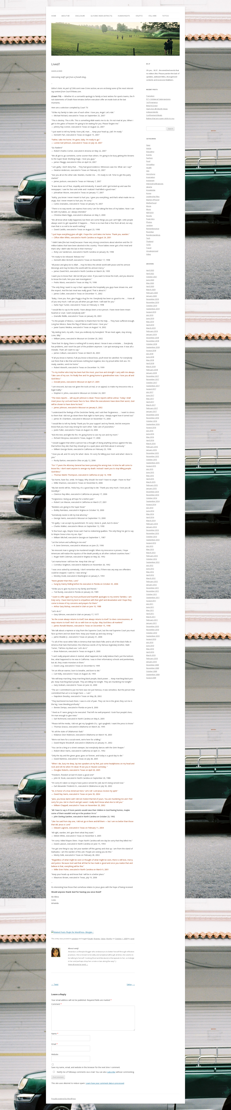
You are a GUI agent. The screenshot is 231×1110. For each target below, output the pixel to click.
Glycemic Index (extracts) (101, 16)
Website (54, 1054)
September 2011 (152, 597)
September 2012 (152, 562)
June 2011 (150, 607)
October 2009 (151, 671)
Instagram (150, 180)
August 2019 (151, 312)
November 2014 (152, 495)
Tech (148, 238)
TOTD (148, 244)
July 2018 (149, 353)
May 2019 (150, 321)
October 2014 (151, 498)
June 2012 (150, 568)
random (75, 938)
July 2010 (149, 642)
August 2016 (151, 427)
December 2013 (152, 530)
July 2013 (149, 546)
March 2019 (150, 328)
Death (90, 938)
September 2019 (152, 309)
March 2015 (150, 482)
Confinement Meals (154, 115)
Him (147, 171)
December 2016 (152, 414)
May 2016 (150, 437)
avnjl (132, 938)
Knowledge (150, 190)
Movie (148, 206)
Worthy (109, 938)
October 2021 (151, 276)
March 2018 (150, 366)
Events (149, 155)
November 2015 (152, 456)
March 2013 (150, 552)
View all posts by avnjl (78, 964)
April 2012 (150, 575)
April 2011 (150, 613)
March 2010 (150, 655)
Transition (150, 96)
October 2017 (151, 382)
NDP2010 (149, 212)
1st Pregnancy (152, 102)
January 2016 (151, 450)
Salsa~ (131, 984)
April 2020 (150, 286)
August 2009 (151, 678)
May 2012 (150, 572)
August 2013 (151, 543)
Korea (148, 193)
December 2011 (152, 588)
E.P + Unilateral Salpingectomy (158, 99)
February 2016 (152, 447)
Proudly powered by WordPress (63, 1099)
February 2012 (152, 581)
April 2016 (150, 440)
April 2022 (150, 273)
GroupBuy (150, 164)
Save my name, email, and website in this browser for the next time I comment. (85, 1067)
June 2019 (150, 318)
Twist (54, 984)
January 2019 (151, 334)
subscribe (111, 1072)
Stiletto (139, 16)
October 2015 (151, 459)
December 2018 (152, 337)
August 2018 (151, 350)
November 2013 (152, 533)
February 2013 (152, 556)
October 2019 (151, 305)
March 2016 (150, 443)
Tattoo (165, 16)
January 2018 (151, 373)
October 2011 (151, 594)
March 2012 (150, 578)
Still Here (152, 16)
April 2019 (150, 325)
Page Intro (150, 219)
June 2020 (150, 280)
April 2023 (150, 270)
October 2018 (151, 344)
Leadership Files (152, 196)
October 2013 (151, 536)
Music (148, 209)
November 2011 (152, 591)
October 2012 (151, 559)
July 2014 (149, 507)
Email (54, 1044)
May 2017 (150, 398)
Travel (148, 248)
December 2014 (152, 491)
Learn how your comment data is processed (105, 1083)
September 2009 (152, 674)
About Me (65, 16)
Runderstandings (153, 235)
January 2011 (151, 623)
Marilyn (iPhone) (152, 200)
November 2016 (152, 418)
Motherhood (151, 203)
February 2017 (152, 408)
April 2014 (150, 517)
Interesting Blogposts (154, 183)
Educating (150, 151)
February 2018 (152, 370)
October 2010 (151, 633)
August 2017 (151, 389)
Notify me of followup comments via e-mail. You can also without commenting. (95, 1072)
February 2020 (152, 293)
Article (148, 148)
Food (148, 161)
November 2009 (152, 668)
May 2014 (150, 514)
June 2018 (150, 357)
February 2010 (152, 658)
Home (53, 16)
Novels (149, 216)
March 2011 (150, 617)
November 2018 (152, 341)
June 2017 (150, 395)
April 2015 (150, 479)
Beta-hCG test (151, 105)
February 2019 (152, 331)
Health (149, 167)
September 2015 (152, 463)
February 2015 (152, 485)
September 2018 (152, 347)
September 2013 (152, 540)
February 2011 (152, 620)
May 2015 (150, 475)
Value (103, 938)
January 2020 (151, 296)
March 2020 (150, 289)
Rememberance (152, 228)
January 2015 (151, 488)
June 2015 (150, 472)
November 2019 (152, 302)
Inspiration (150, 177)
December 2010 (152, 626)
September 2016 (152, 424)
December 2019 (152, 299)
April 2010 (150, 652)
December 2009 (152, 665)
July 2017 (149, 392)
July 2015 (149, 469)
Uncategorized (152, 251)
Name (54, 1033)
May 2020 (150, 283)
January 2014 (151, 527)
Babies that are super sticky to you (160, 118)
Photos (149, 222)
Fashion (149, 158)
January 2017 (151, 411)
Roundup (150, 232)
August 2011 (151, 601)
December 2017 (152, 376)
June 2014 (150, 511)
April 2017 (150, 402)
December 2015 (152, 453)
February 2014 (152, 524)
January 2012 (151, 584)
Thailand (149, 241)
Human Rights (124, 16)
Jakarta (149, 187)
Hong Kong (150, 174)
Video (148, 254)
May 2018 (150, 360)
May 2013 (150, 549)
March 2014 (150, 520)
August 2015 (151, 466)
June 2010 (150, 645)
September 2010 (152, 636)
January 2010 (151, 661)
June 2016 (150, 434)
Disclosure (80, 16)
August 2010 (151, 639)
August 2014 (151, 504)
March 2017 (150, 405)
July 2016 (149, 430)
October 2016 (151, 421)
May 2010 (150, 649)
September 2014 (152, 501)
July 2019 (149, 315)
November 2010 (152, 629)
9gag (148, 145)
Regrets (97, 938)
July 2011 (149, 604)
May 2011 (150, 610)
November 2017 (152, 379)
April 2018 (150, 363)
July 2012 (149, 565)
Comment (56, 1004)
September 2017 (152, 386)
